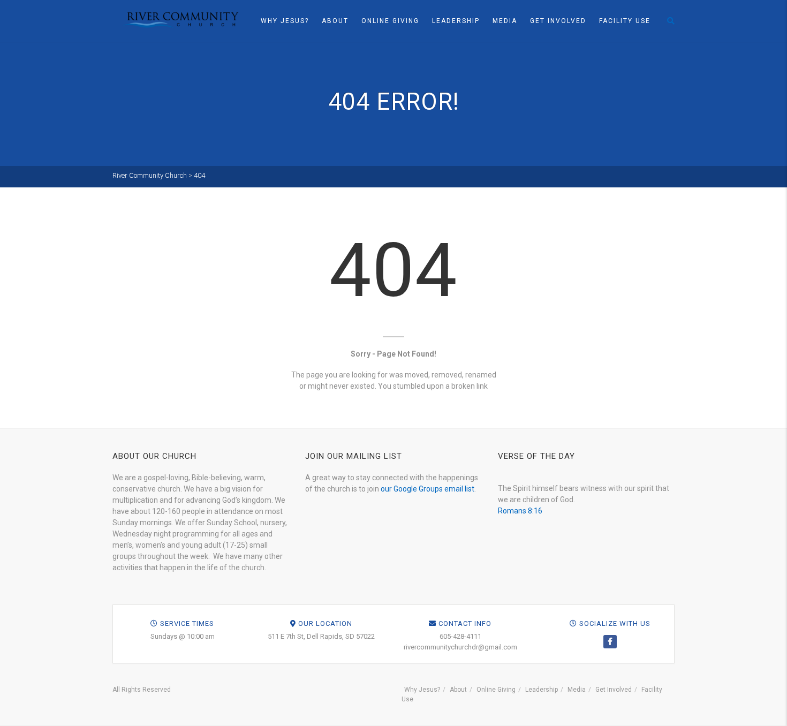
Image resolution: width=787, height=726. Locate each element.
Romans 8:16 (520, 510)
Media (505, 21)
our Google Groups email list (427, 489)
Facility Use (624, 21)
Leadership (456, 21)
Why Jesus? (285, 21)
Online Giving (390, 21)
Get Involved (558, 21)
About (335, 21)
